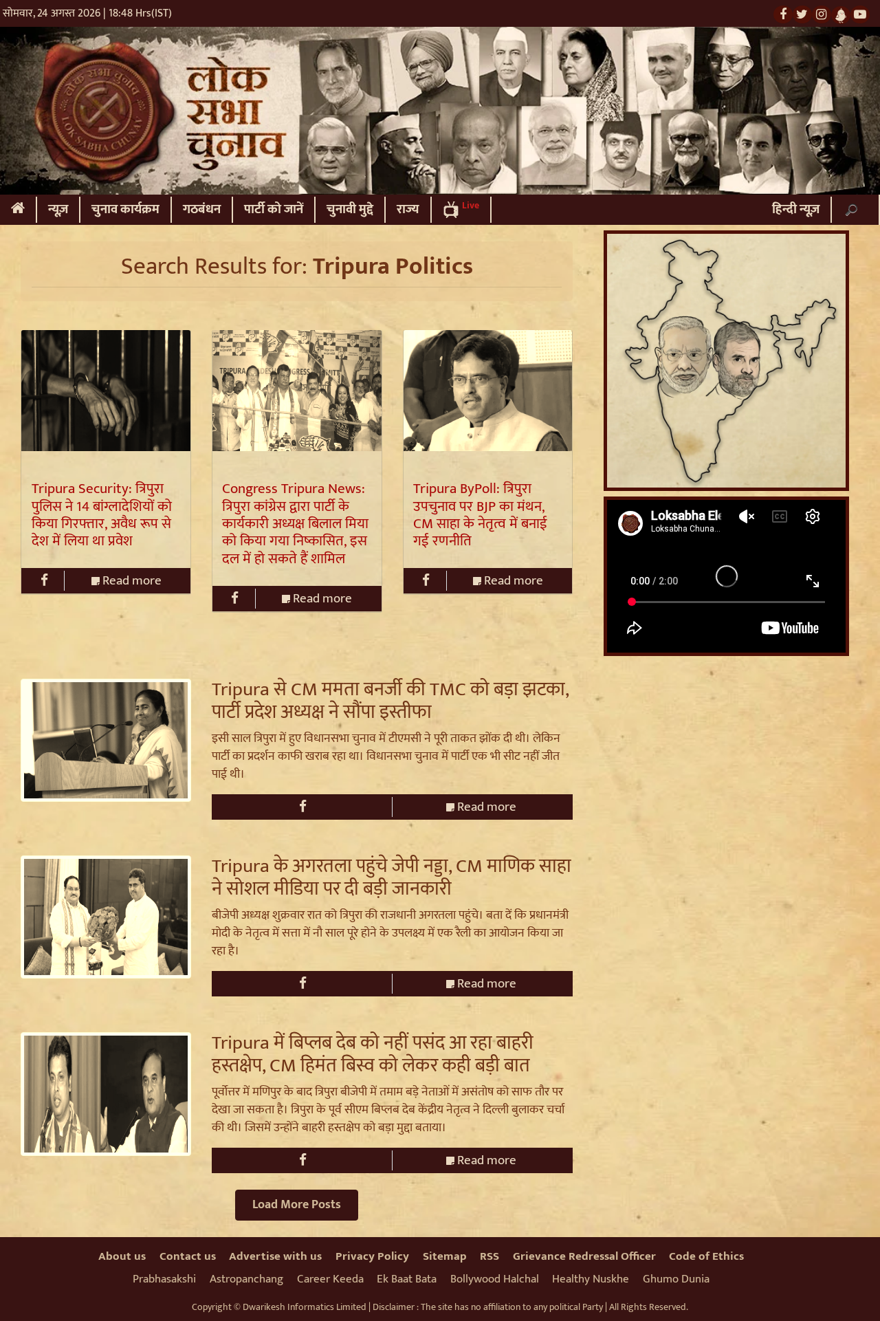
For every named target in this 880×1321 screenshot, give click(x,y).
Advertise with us (275, 1256)
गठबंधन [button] (202, 209)
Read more (131, 581)
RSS (489, 1256)
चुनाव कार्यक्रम (125, 209)
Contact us (188, 1256)
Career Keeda (330, 1279)
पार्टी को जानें (273, 209)
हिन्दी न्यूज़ (796, 209)
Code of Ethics (706, 1256)
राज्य (408, 209)
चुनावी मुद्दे (350, 209)
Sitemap (445, 1256)
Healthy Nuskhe (590, 1279)
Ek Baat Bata (407, 1279)
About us (122, 1256)
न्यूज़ (58, 209)
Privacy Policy (372, 1256)
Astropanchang (246, 1279)
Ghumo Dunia (676, 1279)
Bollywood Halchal (494, 1279)
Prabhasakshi (164, 1279)
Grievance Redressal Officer (584, 1256)
